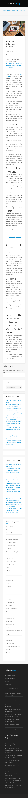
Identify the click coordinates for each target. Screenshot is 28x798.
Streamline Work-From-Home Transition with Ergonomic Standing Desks (12, 743)
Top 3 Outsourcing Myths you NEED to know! (12, 761)
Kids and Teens (9, 580)
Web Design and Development (13, 646)
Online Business (9, 596)
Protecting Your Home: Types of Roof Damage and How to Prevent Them (13, 429)
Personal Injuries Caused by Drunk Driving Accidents (13, 720)
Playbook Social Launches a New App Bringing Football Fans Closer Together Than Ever (14, 510)
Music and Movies (10, 593)
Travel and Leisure (10, 643)
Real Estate (8, 615)
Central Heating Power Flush (13, 468)
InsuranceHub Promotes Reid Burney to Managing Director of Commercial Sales (14, 504)
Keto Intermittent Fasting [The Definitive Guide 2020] (13, 715)
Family (7, 555)
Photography (9, 605)
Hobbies (8, 570)
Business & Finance (10, 529)
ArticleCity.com (6, 8)
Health (7, 567)
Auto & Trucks (9, 526)
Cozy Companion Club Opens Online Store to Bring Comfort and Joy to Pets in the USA (13, 498)
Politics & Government (11, 608)
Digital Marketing (10, 678)
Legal (7, 583)
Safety (7, 627)
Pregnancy (8, 611)
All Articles (8, 684)
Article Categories (14, 8)
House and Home (10, 574)
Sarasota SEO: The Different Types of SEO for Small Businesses (12, 767)
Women (8, 649)
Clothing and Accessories (12, 539)
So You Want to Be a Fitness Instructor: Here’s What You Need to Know (13, 750)
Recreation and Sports (11, 618)
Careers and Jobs (10, 533)
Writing (7, 656)
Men (7, 589)
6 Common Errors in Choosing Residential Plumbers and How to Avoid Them (13, 442)
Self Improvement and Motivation (14, 630)
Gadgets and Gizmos (11, 561)
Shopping (8, 634)
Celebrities (8, 536)
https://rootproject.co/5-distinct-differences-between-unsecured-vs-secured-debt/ (14, 65)
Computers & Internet (11, 542)
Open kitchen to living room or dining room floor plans (12, 730)
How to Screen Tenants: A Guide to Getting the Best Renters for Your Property (13, 780)
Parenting (8, 599)
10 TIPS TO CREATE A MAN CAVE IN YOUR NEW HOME (13, 756)
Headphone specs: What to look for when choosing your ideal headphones (13, 704)
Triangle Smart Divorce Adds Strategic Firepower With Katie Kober (13, 493)
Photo (8, 59)
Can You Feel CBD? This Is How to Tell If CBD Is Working (13, 699)
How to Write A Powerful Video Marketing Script (13, 694)
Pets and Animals (10, 602)
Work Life (8, 652)
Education (8, 548)
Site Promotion (9, 637)
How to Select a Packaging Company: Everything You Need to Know (14, 413)
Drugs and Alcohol (10, 545)
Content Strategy (10, 675)
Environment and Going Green (13, 552)
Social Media (9, 640)
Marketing (8, 586)
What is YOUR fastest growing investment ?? (13, 710)
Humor (7, 577)
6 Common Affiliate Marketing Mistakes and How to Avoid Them (13, 423)
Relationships (9, 621)
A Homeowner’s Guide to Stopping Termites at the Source (12, 479)
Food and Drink (9, 558)
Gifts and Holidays (10, 564)
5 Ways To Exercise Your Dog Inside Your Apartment (12, 725)
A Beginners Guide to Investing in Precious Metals (13, 786)
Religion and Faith (10, 624)
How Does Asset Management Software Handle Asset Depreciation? (13, 773)
